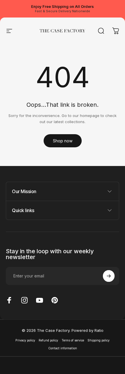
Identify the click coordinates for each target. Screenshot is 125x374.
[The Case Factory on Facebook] (9, 300)
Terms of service (73, 340)
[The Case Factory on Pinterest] (54, 300)
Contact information (62, 348)
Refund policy (48, 340)
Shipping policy (99, 340)
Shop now (62, 140)
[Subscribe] (109, 276)
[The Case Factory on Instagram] (24, 300)
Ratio (98, 330)
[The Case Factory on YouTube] (39, 300)
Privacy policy (25, 340)
